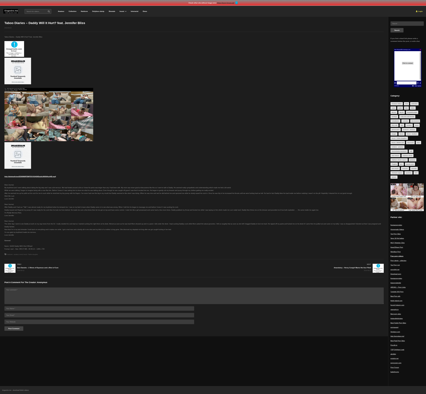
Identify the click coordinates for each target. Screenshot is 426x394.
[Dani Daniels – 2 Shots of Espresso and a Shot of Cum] (98, 268)
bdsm (413, 108)
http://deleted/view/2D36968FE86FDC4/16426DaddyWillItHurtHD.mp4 (30, 176)
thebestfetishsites (396, 318)
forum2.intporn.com (397, 305)
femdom (409, 125)
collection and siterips (407, 116)
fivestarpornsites (396, 225)
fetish (417, 125)
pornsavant (394, 327)
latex (418, 142)
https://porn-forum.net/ (225, 3)
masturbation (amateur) (399, 151)
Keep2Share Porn (396, 247)
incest (21, 254)
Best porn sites (395, 314)
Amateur (61, 11)
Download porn (395, 274)
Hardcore (84, 11)
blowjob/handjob (412, 112)
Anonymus (42, 282)
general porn (396, 129)
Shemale (112, 11)
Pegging (394, 164)
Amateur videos (397, 104)
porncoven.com (395, 363)
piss (401, 164)
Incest (122, 11)
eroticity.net (394, 358)
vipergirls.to (394, 309)
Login (420, 11)
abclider (393, 354)
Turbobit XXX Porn (396, 292)
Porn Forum (394, 367)
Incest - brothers (412, 134)
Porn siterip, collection (398, 260)
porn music (395, 168)
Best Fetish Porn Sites (398, 323)
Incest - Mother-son (398, 142)
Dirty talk (394, 125)
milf (411, 151)
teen (416, 173)
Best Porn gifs (395, 296)
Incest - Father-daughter (31, 254)
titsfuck (394, 177)
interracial (410, 142)
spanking (408, 173)
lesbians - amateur (397, 147)
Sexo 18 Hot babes (397, 238)
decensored (415, 121)
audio (400, 108)
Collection (72, 11)
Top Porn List (395, 265)
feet (402, 125)
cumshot (405, 121)
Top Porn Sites (395, 234)
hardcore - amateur (13, 254)
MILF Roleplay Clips (397, 243)
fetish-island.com (396, 301)
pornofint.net (394, 269)
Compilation (395, 121)
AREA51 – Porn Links (398, 287)
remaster (405, 168)
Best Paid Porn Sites (397, 341)
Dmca (145, 11)
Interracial (134, 11)
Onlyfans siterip (98, 11)
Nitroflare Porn (395, 252)
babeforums (394, 372)
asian (393, 108)
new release (395, 155)
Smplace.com (395, 332)
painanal (412, 160)
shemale (414, 168)
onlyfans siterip (407, 155)
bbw (406, 108)
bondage (394, 116)
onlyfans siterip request (399, 160)
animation (414, 104)
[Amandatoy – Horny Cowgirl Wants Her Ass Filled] (290, 268)
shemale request (397, 173)
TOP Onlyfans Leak (397, 349)
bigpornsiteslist (395, 283)
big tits (401, 112)
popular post (410, 164)
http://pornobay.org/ (397, 336)
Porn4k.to (393, 345)
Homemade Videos (397, 229)
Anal (406, 104)
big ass (394, 112)
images (394, 134)
